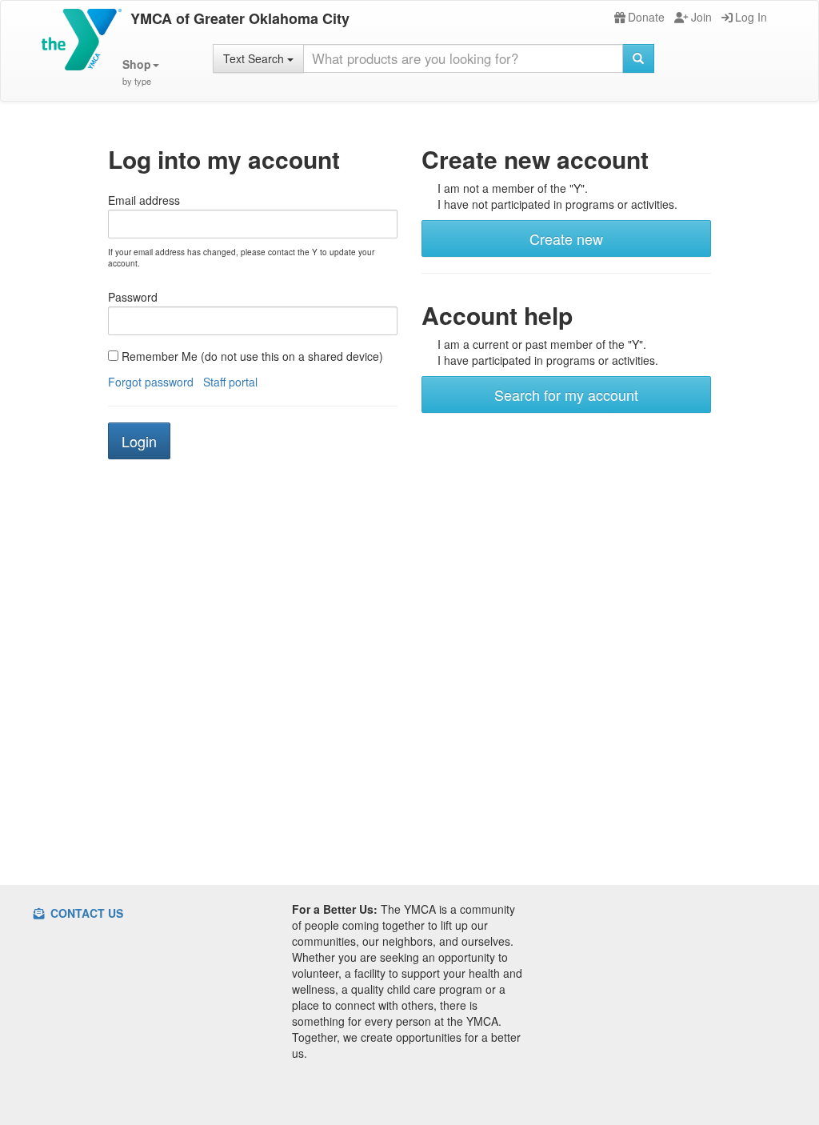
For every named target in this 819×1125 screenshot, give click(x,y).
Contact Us (85, 913)
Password (133, 297)
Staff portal (230, 382)
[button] (140, 72)
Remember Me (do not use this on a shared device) (250, 356)
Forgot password (151, 382)
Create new (566, 238)
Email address (144, 200)
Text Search (255, 58)
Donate (646, 17)
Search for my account (566, 394)
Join (701, 17)
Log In (751, 17)
